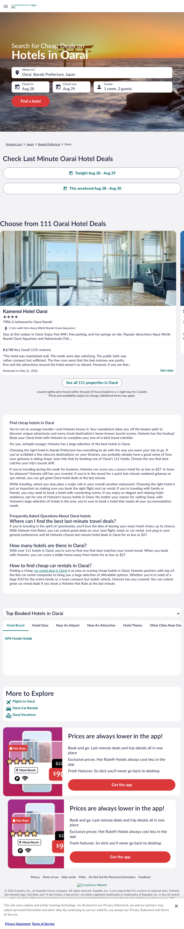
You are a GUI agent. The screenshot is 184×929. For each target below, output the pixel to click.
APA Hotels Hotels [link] (18, 638)
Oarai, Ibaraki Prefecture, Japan (48, 74)
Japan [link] (30, 144)
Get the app (122, 785)
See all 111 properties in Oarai (92, 383)
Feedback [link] (144, 877)
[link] (92, 702)
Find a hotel (31, 101)
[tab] (15, 625)
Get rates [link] (166, 370)
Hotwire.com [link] (14, 144)
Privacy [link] (35, 877)
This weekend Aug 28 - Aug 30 (95, 188)
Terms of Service (43, 924)
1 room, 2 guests (118, 89)
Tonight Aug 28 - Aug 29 (95, 173)
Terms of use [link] (50, 877)
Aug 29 (69, 89)
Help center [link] (68, 877)
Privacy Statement (18, 924)
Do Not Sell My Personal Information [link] (112, 877)
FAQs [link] (82, 877)
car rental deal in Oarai (50, 571)
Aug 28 (28, 89)
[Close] (176, 906)
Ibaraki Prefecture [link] (49, 144)
